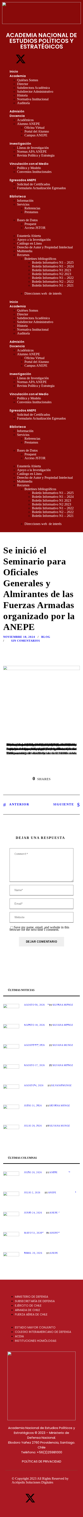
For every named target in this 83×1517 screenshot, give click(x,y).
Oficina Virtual (34, 127)
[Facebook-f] (7, 59)
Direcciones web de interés (43, 293)
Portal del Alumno (36, 131)
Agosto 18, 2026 (34, 1025)
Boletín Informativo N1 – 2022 (53, 278)
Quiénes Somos (27, 80)
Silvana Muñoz (63, 1004)
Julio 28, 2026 (33, 1125)
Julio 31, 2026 (33, 1105)
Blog (45, 636)
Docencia (17, 116)
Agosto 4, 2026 (33, 1085)
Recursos (23, 255)
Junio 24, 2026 (33, 1212)
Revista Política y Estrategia (35, 155)
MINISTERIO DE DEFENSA (31, 1296)
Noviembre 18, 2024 (19, 636)
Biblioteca (18, 196)
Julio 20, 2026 (33, 1172)
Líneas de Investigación (33, 148)
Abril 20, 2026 (33, 1253)
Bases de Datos (27, 220)
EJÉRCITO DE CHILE (28, 1305)
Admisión (17, 111)
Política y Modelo (29, 168)
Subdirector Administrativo (35, 91)
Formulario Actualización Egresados (41, 188)
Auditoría (23, 103)
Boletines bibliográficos (40, 258)
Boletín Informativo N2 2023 (51, 274)
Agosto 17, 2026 (34, 1045)
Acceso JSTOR (35, 228)
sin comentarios (25, 640)
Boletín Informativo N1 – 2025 (53, 262)
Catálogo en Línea (29, 243)
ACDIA (19, 1336)
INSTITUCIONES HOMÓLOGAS (35, 1341)
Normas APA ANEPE (32, 151)
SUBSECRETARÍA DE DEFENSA (35, 1301)
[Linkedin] (47, 59)
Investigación (20, 143)
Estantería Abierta (29, 236)
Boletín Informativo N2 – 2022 (53, 281)
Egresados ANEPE (23, 180)
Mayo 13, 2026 (33, 1233)
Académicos (25, 120)
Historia (22, 95)
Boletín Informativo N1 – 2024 (53, 266)
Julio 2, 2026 (32, 1192)
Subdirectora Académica (33, 88)
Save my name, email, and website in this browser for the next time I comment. (39, 928)
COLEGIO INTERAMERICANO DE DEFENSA (43, 1332)
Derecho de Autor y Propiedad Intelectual (45, 247)
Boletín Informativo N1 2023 (51, 270)
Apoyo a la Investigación (34, 239)
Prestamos (31, 212)
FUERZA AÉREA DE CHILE (31, 1314)
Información (25, 200)
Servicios (23, 204)
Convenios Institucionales (34, 172)
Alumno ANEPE (28, 124)
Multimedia (24, 251)
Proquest (30, 224)
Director (22, 84)
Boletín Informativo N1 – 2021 (53, 285)
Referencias (32, 208)
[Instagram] (34, 59)
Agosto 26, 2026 (34, 1004)
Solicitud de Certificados (33, 184)
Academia (18, 76)
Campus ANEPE (35, 135)
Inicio (14, 71)
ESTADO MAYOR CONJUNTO (35, 1327)
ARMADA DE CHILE (27, 1310)
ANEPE (53, 1172)
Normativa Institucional (33, 99)
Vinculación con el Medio (29, 164)
